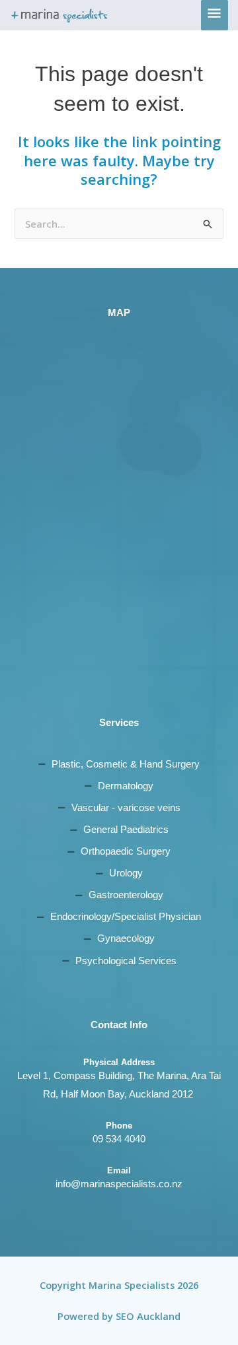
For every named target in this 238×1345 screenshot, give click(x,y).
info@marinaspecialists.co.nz (119, 1184)
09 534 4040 (119, 1139)
